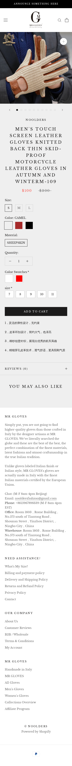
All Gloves (12, 682)
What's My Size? (16, 566)
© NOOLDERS (36, 726)
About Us (11, 621)
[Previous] (9, 110)
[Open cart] (66, 20)
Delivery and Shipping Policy (26, 579)
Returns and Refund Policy (24, 586)
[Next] (62, 110)
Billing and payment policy (25, 573)
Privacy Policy (15, 592)
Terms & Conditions (19, 641)
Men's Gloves (14, 689)
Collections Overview (20, 702)
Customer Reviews (18, 628)
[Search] (59, 20)
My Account (13, 647)
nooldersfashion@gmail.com (36, 498)
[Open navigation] (6, 20)
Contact (10, 599)
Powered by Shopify (36, 731)
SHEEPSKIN (16, 243)
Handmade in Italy (18, 669)
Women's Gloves (17, 696)
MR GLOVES (14, 676)
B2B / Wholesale (16, 634)
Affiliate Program (17, 709)
